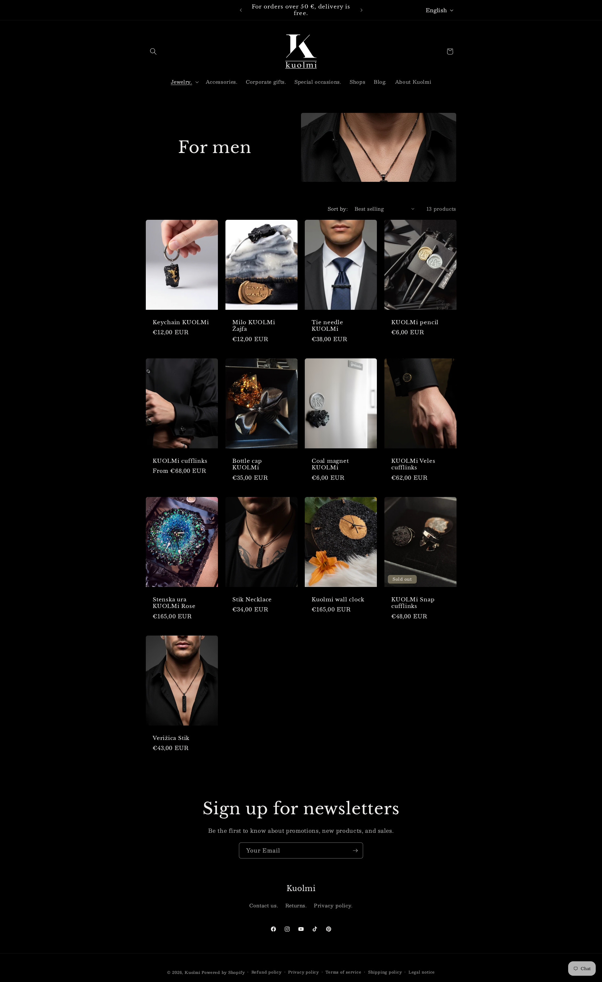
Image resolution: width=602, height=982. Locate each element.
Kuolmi (192, 972)
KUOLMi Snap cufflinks (413, 602)
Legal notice (422, 972)
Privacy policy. (333, 905)
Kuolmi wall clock (338, 599)
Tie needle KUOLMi (327, 325)
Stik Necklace (252, 599)
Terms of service (343, 972)
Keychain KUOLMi (181, 322)
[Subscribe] (355, 850)
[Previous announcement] (241, 10)
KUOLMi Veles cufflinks (413, 464)
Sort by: (338, 209)
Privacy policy (303, 972)
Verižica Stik (171, 738)
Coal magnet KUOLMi (330, 464)
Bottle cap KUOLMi (247, 464)
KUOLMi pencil (415, 322)
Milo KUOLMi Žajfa (253, 325)
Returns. (296, 905)
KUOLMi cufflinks (180, 460)
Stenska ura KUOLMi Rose (174, 602)
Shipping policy (385, 972)
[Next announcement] (361, 10)
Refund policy (266, 972)
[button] (153, 51)
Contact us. (263, 905)
